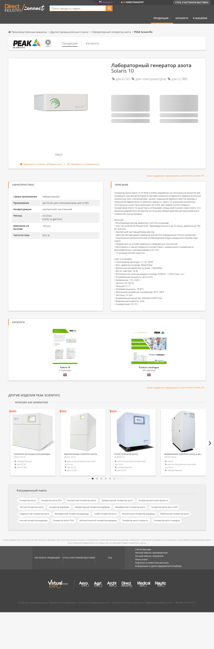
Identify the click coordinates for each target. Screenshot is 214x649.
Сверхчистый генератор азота (34, 513)
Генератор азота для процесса (153, 500)
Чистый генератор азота (31, 507)
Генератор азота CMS (63, 520)
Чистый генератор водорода (33, 520)
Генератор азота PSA (51, 500)
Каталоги (182, 18)
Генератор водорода (59, 507)
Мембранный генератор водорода (72, 513)
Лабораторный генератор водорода (92, 507)
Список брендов (143, 549)
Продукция (160, 18)
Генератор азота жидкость (135, 520)
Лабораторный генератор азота (117, 500)
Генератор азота (27, 500)
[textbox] (77, 8)
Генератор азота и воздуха (167, 520)
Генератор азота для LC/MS (164, 507)
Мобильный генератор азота (174, 513)
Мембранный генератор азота (130, 507)
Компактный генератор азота (81, 500)
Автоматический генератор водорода (98, 520)
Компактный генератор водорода (138, 513)
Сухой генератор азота (105, 513)
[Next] (209, 443)
